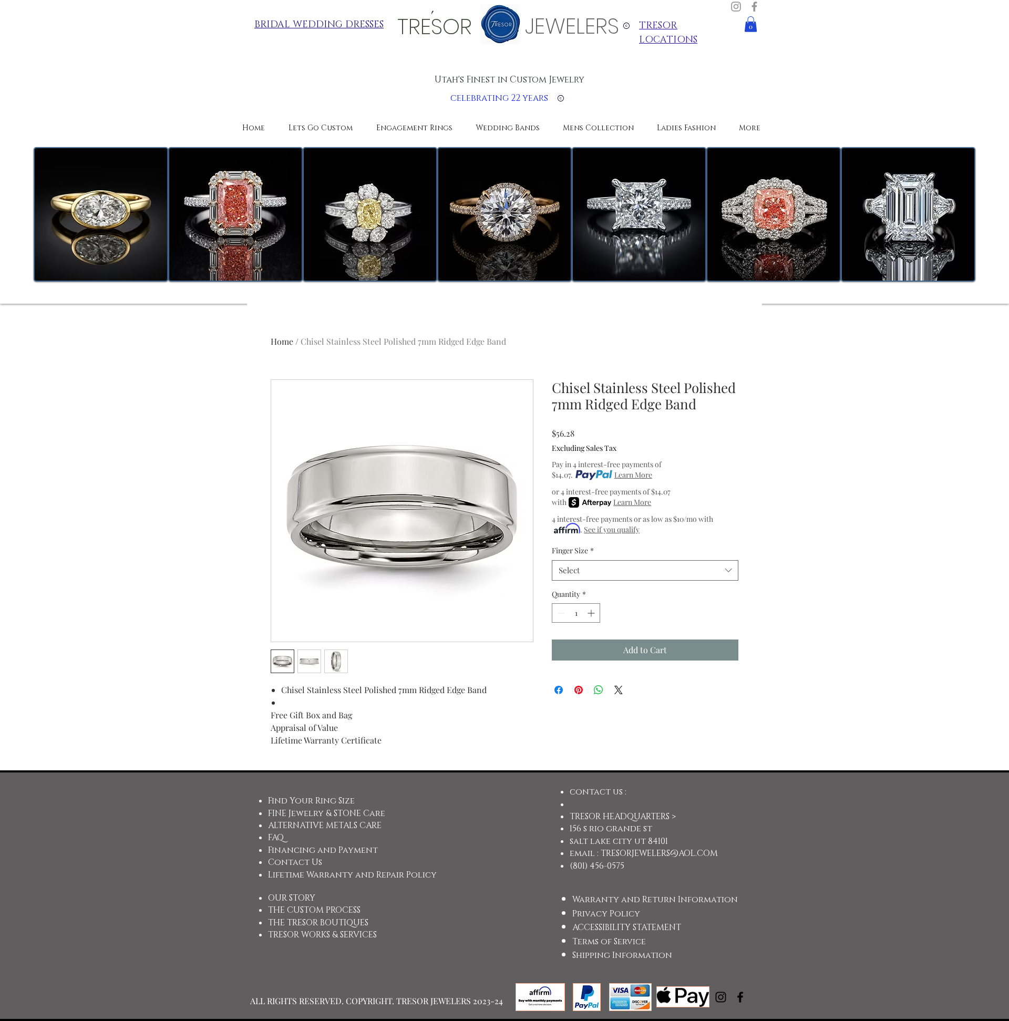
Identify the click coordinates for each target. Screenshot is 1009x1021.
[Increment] (592, 613)
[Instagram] (736, 6)
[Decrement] (560, 613)
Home (282, 341)
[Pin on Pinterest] (578, 690)
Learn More (633, 475)
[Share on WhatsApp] (598, 690)
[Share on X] (618, 690)
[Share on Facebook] (558, 690)
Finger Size (573, 550)
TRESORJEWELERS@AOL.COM (659, 853)
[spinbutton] (576, 613)
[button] (750, 24)
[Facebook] (754, 6)
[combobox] (645, 570)
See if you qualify (612, 529)
